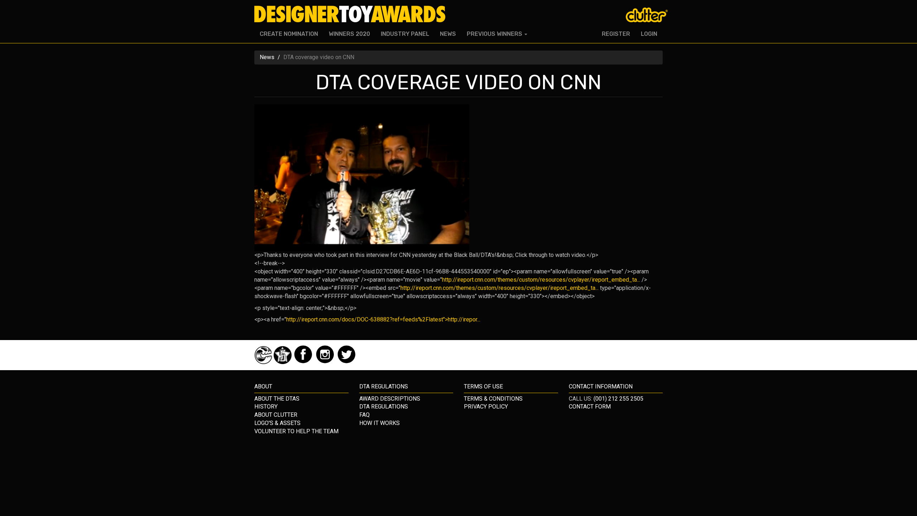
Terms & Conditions (493, 398)
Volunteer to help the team (296, 431)
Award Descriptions (389, 398)
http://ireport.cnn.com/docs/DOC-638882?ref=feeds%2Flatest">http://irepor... (383, 319)
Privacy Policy (486, 406)
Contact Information (601, 386)
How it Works (379, 423)
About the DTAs (276, 398)
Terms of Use (483, 386)
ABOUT (263, 386)
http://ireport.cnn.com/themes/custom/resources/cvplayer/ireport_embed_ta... (541, 279)
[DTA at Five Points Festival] (283, 362)
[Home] (352, 14)
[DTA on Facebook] (304, 362)
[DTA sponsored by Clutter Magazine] (264, 362)
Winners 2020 (349, 33)
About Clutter (275, 414)
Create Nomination (289, 33)
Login (649, 33)
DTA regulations (383, 386)
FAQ (364, 414)
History (266, 406)
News (448, 33)
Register (616, 33)
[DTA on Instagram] (326, 362)
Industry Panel (405, 33)
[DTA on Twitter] (346, 362)
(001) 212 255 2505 (618, 398)
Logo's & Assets (277, 423)
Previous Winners (495, 33)
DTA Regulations (383, 406)
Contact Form (590, 406)
